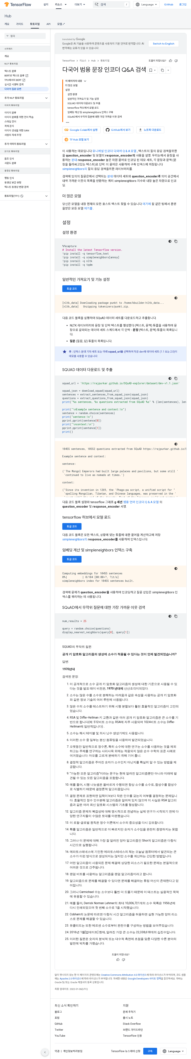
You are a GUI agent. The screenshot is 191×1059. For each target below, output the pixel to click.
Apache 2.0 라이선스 (70, 978)
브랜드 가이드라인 (133, 1029)
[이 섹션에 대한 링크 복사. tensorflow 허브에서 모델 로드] (114, 517)
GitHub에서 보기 (120, 130)
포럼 (57, 1017)
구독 (150, 1051)
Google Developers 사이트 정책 (144, 978)
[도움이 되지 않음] (176, 61)
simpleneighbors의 (74, 169)
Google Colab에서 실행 (84, 130)
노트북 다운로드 (152, 130)
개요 (6, 24)
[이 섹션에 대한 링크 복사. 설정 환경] (80, 233)
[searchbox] (25, 36)
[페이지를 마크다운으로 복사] (162, 70)
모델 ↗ (61, 24)
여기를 (88, 208)
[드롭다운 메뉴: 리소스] (66, 4)
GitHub (168, 4)
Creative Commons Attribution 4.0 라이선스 (124, 974)
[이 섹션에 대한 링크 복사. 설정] (74, 223)
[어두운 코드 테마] (170, 241)
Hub (7, 16)
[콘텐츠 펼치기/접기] (85, 81)
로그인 (183, 4)
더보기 (78, 4)
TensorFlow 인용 (132, 1035)
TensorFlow (68, 60)
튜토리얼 (35, 24)
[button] (22, 98)
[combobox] (111, 4)
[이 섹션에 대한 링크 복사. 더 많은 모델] (84, 196)
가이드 (19, 24)
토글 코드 (72, 288)
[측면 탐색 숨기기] (45, 1052)
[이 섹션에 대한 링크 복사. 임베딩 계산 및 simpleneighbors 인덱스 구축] (136, 550)
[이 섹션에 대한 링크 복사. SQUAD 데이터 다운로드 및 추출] (116, 370)
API (48, 24)
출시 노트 (128, 1017)
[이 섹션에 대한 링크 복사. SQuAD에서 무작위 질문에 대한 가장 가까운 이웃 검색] (149, 608)
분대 (74, 160)
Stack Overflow (132, 1023)
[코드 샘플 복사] (176, 241)
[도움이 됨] (170, 61)
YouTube (60, 1035)
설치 (45, 4)
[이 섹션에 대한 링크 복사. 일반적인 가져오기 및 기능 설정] (113, 280)
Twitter (59, 1029)
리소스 (58, 4)
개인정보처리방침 (72, 1051)
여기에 (147, 204)
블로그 (58, 1011)
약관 (57, 1051)
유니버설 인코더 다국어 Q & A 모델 (114, 151)
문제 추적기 (129, 1011)
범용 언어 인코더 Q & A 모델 (141, 502)
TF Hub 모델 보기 (79, 139)
